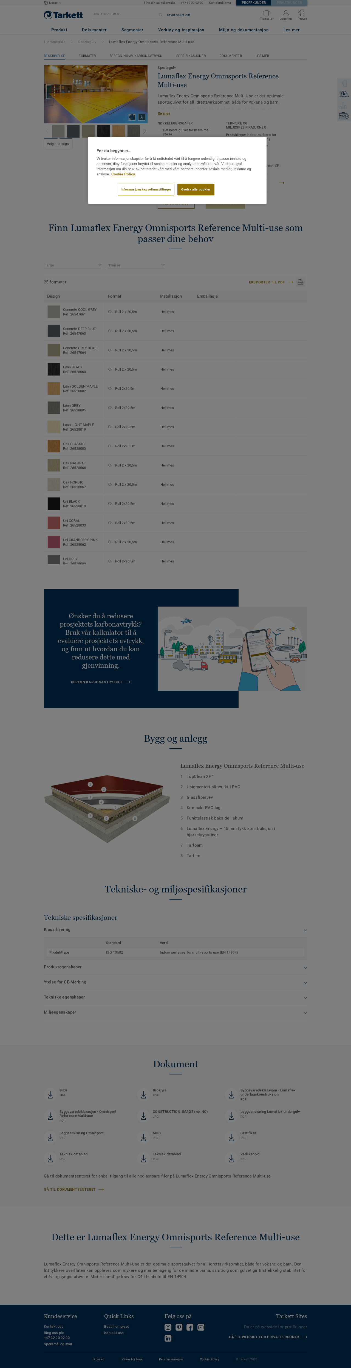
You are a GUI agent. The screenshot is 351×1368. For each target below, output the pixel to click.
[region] (177, 170)
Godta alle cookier (195, 189)
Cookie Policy (123, 174)
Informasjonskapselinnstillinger (146, 189)
